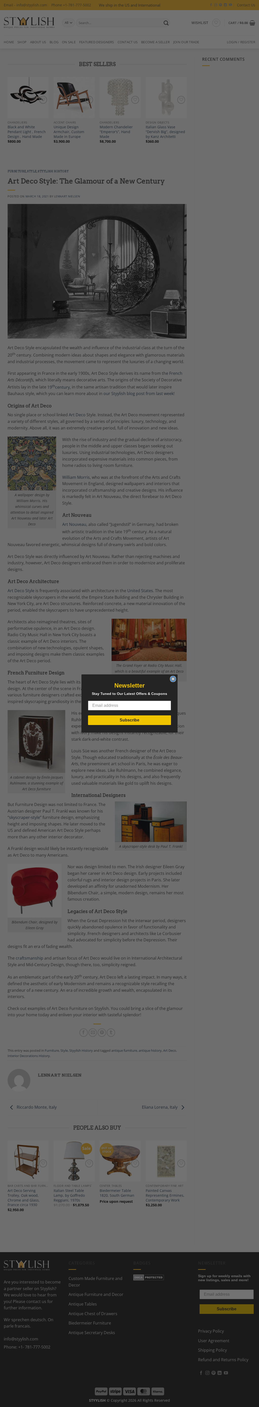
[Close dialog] (173, 678)
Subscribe (129, 720)
